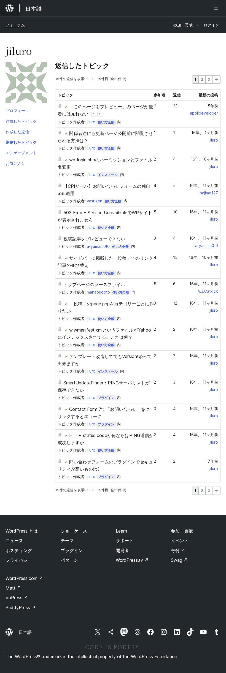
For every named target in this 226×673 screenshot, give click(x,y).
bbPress (17, 597)
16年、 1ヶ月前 (204, 132)
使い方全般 (106, 122)
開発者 (122, 550)
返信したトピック (21, 142)
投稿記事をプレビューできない (94, 238)
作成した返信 (17, 131)
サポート (124, 540)
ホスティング (19, 550)
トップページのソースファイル (94, 284)
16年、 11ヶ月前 (203, 185)
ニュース (14, 540)
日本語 (25, 632)
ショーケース (74, 531)
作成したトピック (21, 121)
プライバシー (19, 560)
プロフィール (17, 110)
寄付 (178, 550)
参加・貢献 (182, 531)
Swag (179, 560)
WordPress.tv (132, 560)
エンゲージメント (21, 152)
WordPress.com (24, 578)
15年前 (212, 106)
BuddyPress (21, 607)
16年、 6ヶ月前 (204, 159)
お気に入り (15, 163)
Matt (13, 588)
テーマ (67, 540)
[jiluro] (26, 83)
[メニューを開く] (217, 8)
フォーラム (15, 25)
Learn (121, 531)
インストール (108, 175)
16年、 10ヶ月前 (203, 257)
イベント (180, 540)
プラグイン (106, 398)
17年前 (212, 461)
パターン (69, 560)
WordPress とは (22, 531)
